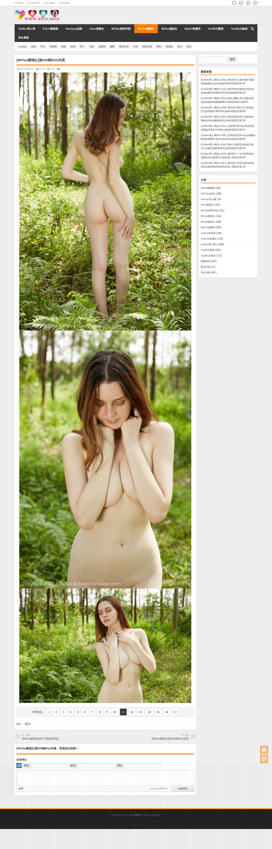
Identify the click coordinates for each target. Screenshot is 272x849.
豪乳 (159, 46)
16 (166, 711)
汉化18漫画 (49, 3)
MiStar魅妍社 (169, 28)
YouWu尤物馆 (239, 28)
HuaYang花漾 (74, 28)
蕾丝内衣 (124, 46)
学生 (42, 46)
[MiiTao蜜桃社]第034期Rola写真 (170, 738)
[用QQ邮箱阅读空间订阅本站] (234, 3)
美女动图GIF (33, 3)
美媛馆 (101, 46)
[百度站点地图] (248, 3)
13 (140, 711)
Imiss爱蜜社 (97, 28)
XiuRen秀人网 (26, 28)
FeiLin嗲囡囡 (50, 28)
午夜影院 (19, 3)
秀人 (82, 46)
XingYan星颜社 (209, 238)
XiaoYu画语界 (208, 233)
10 (114, 711)
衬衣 (135, 46)
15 (158, 711)
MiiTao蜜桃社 (146, 28)
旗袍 (63, 46)
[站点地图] (241, 3)
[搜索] (252, 28)
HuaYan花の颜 (208, 199)
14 (149, 711)
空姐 (91, 46)
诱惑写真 (147, 46)
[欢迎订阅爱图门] (255, 3)
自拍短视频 (64, 3)
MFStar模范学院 (121, 28)
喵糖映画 (205, 261)
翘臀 (112, 46)
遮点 (179, 46)
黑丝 (189, 46)
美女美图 (23, 37)
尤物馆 (53, 46)
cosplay (22, 46)
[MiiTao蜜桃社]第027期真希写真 (40, 738)
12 (131, 711)
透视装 (169, 46)
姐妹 (33, 46)
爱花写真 (205, 267)
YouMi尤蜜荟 (216, 28)
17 (175, 711)
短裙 (72, 46)
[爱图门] (38, 10)
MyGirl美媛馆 (193, 28)
